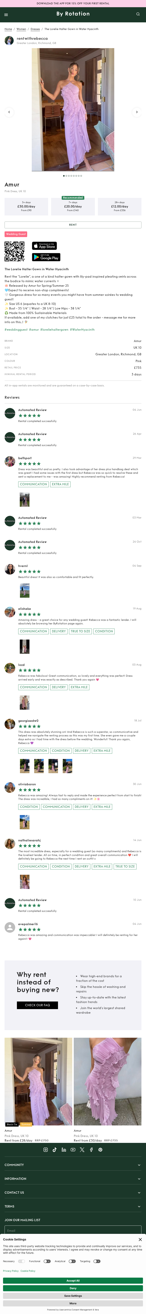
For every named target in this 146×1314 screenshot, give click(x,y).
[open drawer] (6, 15)
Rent (73, 224)
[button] (73, 1165)
